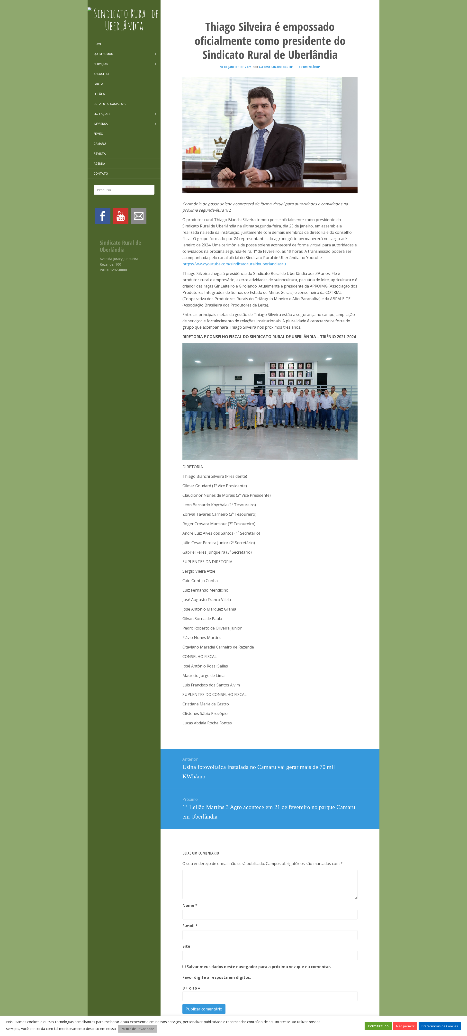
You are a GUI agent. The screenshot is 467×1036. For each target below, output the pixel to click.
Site (186, 946)
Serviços (101, 64)
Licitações (102, 114)
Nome (190, 905)
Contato (101, 173)
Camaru (100, 143)
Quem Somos (103, 54)
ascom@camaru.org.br (276, 67)
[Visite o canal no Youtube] (120, 216)
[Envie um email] (138, 216)
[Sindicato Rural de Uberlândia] (124, 19)
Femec (98, 133)
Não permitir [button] (405, 1026)
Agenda (99, 163)
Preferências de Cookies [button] (440, 1026)
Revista (100, 153)
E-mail (190, 925)
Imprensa (101, 124)
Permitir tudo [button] (378, 1026)
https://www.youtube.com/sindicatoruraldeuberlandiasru (234, 264)
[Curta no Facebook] (102, 216)
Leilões (99, 94)
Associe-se (102, 74)
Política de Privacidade (137, 1029)
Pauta (98, 84)
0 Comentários (310, 67)
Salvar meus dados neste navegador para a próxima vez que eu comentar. (259, 966)
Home (98, 44)
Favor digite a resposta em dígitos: (216, 977)
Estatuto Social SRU (110, 104)
